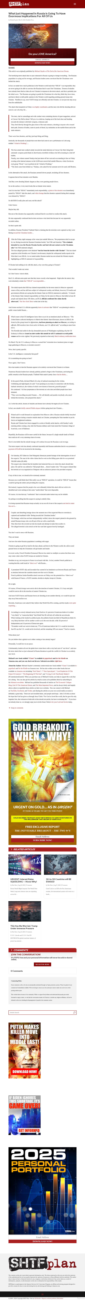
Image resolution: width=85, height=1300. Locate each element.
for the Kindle (61, 658)
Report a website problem (49, 1298)
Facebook (20, 691)
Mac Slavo (14, 885)
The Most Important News (44, 685)
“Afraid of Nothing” (20, 143)
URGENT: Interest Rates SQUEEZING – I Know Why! (23, 880)
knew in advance (43, 307)
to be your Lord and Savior (59, 702)
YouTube (14, 691)
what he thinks (61, 374)
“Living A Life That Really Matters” (57, 674)
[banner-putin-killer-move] (24, 1078)
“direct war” (33, 563)
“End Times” (36, 671)
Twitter (29, 691)
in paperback (47, 658)
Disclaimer (60, 1298)
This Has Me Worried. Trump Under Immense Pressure (23, 927)
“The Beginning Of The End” (32, 674)
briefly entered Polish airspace (31, 408)
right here (58, 661)
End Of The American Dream (22, 685)
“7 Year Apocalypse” (48, 671)
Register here (42, 964)
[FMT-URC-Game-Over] (24, 1134)
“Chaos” (31, 658)
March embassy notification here (65, 336)
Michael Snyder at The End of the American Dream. (52, 71)
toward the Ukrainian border (22, 233)
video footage (39, 193)
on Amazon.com (20, 671)
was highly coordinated (39, 107)
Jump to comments (17, 708)
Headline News (30, 20)
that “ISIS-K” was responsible (34, 281)
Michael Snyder (14, 20)
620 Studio (38, 1298)
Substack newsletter (17, 682)
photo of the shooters (56, 190)
